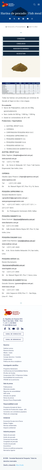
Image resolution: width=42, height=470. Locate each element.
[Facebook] (5, 329)
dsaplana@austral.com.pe (22, 155)
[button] (35, 5)
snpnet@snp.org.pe (10, 325)
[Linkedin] (22, 329)
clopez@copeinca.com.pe (29, 177)
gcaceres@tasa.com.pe (24, 283)
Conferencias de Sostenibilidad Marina (15, 371)
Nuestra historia (8, 351)
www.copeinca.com (9, 180)
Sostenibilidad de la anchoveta (13, 378)
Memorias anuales (9, 389)
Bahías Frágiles (8, 423)
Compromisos (7, 359)
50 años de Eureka (9, 373)
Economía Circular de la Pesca (13, 421)
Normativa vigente (9, 450)
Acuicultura (7, 446)
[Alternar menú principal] (38, 4)
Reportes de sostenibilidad (11, 391)
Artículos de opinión (9, 396)
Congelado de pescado (10, 442)
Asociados (6, 355)
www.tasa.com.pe (8, 287)
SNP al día (6, 394)
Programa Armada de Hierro (12, 407)
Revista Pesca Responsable (12, 400)
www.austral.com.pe (9, 158)
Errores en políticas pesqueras (13, 448)
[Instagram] (18, 329)
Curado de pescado (9, 444)
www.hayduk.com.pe (9, 268)
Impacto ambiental (9, 428)
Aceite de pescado (9, 437)
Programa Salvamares (10, 369)
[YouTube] (13, 329)
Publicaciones (7, 387)
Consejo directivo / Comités (12, 357)
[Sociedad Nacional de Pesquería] (8, 4)
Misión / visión (7, 353)
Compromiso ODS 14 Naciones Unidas (15, 375)
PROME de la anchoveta (11, 380)
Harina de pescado (9, 435)
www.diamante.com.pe (10, 222)
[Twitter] (9, 329)
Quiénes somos (8, 348)
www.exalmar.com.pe (9, 244)
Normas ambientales (10, 426)
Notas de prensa (8, 398)
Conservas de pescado (10, 439)
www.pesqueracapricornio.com (13, 201)
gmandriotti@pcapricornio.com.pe (15, 198)
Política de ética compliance (12, 361)
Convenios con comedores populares (15, 412)
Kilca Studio (20, 465)
